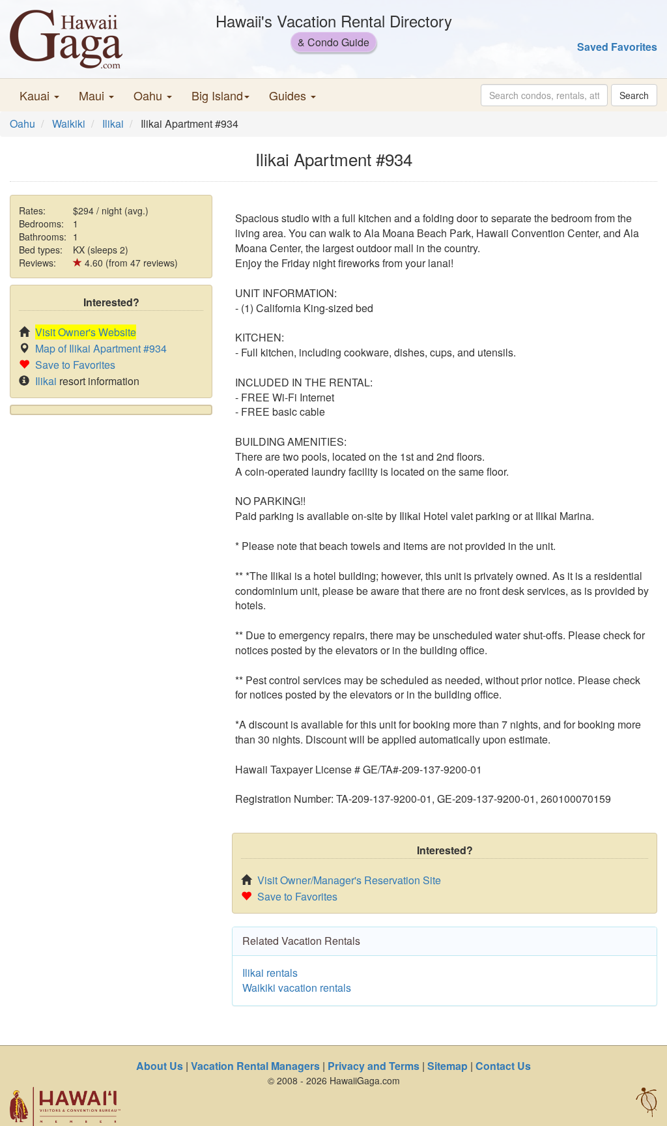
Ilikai (113, 123)
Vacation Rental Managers (255, 1065)
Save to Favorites (75, 364)
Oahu (22, 123)
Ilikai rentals (270, 972)
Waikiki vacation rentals (296, 987)
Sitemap (447, 1065)
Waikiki (68, 123)
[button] (39, 95)
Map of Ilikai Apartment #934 (101, 348)
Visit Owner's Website (85, 332)
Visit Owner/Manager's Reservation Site (349, 880)
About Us (159, 1065)
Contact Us (503, 1065)
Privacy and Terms (373, 1065)
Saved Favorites (617, 46)
